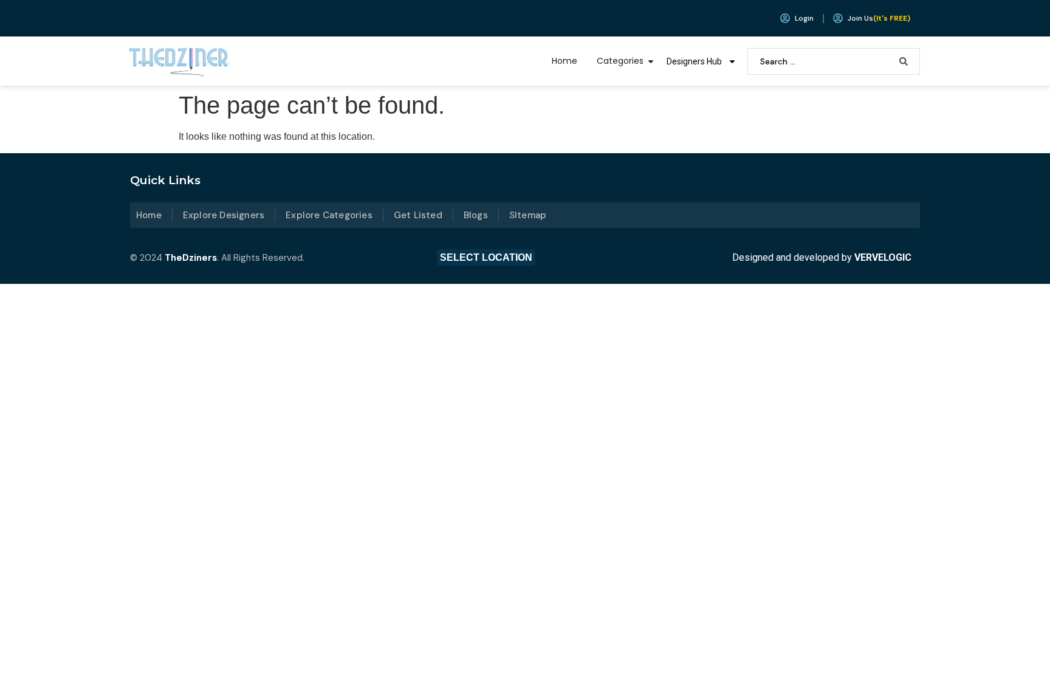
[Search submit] (903, 61)
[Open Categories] (651, 61)
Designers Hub (694, 61)
